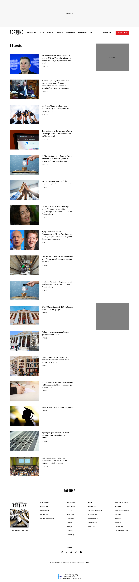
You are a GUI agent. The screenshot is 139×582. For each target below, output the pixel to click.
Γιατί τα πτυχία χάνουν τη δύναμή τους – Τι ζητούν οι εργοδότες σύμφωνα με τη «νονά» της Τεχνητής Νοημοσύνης (57, 210)
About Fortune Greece (121, 502)
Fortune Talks (44, 514)
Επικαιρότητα (71, 502)
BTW (87, 562)
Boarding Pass (92, 506)
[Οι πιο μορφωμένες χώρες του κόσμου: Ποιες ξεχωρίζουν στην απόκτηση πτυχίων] (24, 366)
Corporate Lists (44, 502)
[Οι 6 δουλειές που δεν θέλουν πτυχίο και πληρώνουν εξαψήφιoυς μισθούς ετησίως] (24, 265)
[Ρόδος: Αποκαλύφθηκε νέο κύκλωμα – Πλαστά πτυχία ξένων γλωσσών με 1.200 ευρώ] (24, 391)
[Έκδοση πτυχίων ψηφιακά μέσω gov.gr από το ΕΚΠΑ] (24, 341)
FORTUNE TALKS (31, 32)
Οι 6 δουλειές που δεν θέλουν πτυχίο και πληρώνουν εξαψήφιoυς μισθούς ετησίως (57, 259)
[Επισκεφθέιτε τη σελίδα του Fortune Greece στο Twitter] (62, 552)
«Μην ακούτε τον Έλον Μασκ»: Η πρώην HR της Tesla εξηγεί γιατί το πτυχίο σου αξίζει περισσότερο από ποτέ (56, 59)
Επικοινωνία (118, 514)
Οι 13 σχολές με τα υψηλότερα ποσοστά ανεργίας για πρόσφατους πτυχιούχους (56, 108)
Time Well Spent (92, 522)
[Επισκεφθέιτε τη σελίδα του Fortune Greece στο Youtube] (71, 552)
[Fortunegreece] (16, 34)
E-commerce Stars (93, 518)
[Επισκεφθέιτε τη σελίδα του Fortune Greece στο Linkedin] (66, 552)
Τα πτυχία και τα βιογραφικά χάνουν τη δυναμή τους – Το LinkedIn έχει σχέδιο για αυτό (57, 133)
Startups (69, 522)
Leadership (70, 531)
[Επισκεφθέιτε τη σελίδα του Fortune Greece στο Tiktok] (76, 552)
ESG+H (90, 502)
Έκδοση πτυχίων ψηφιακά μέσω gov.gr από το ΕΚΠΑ (55, 333)
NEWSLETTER (122, 33)
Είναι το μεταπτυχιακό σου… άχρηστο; (57, 407)
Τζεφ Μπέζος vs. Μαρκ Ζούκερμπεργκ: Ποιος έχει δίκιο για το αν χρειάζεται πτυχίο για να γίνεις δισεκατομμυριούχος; (57, 235)
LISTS (41, 32)
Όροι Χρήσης (119, 526)
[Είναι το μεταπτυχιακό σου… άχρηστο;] (24, 416)
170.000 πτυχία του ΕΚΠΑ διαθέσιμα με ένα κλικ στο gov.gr (57, 308)
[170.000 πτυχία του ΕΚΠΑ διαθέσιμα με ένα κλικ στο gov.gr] (24, 315)
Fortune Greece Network (47, 518)
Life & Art (69, 510)
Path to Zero (91, 526)
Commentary (70, 535)
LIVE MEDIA (50, 32)
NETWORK (60, 32)
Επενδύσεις (70, 518)
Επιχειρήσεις (71, 506)
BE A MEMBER (70, 32)
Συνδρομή (118, 522)
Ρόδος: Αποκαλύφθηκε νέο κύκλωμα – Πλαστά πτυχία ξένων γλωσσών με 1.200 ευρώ (57, 385)
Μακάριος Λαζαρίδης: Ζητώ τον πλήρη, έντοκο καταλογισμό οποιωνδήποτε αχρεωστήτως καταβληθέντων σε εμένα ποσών (55, 85)
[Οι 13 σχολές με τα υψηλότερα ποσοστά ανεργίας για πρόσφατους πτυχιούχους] (24, 114)
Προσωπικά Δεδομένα (121, 531)
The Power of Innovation (95, 510)
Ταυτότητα (118, 506)
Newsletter (118, 518)
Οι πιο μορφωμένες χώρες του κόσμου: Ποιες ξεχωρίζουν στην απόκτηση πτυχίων (55, 360)
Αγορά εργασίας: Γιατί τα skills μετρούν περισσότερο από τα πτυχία (57, 182)
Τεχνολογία (70, 514)
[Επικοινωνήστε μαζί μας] (81, 552)
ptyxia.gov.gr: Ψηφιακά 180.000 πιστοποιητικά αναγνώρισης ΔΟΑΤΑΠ (55, 435)
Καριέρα (69, 526)
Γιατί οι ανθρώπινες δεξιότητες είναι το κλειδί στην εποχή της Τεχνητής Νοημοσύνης (57, 284)
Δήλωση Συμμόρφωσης (122, 510)
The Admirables (82, 32)
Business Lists (44, 506)
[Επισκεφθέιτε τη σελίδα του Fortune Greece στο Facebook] (57, 552)
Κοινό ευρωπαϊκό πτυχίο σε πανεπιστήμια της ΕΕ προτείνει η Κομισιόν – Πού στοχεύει (55, 460)
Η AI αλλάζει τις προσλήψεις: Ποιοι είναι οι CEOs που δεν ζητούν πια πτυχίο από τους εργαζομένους (57, 158)
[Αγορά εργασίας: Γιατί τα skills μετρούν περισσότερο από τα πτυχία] (24, 190)
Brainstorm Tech (92, 514)
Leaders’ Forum (44, 510)
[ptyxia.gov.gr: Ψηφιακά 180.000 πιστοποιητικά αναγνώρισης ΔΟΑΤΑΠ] (24, 441)
